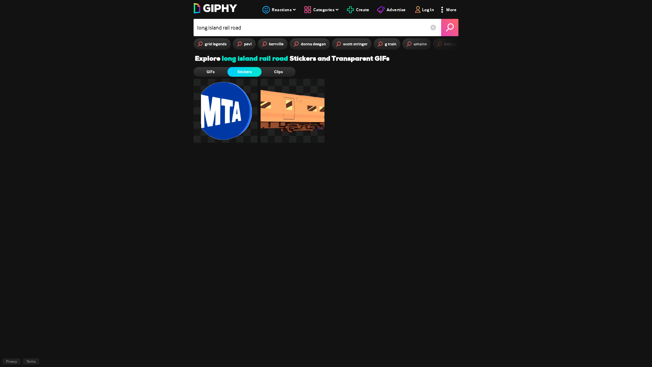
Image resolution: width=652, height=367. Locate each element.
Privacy (11, 361)
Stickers (244, 71)
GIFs (211, 71)
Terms (31, 361)
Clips (278, 71)
